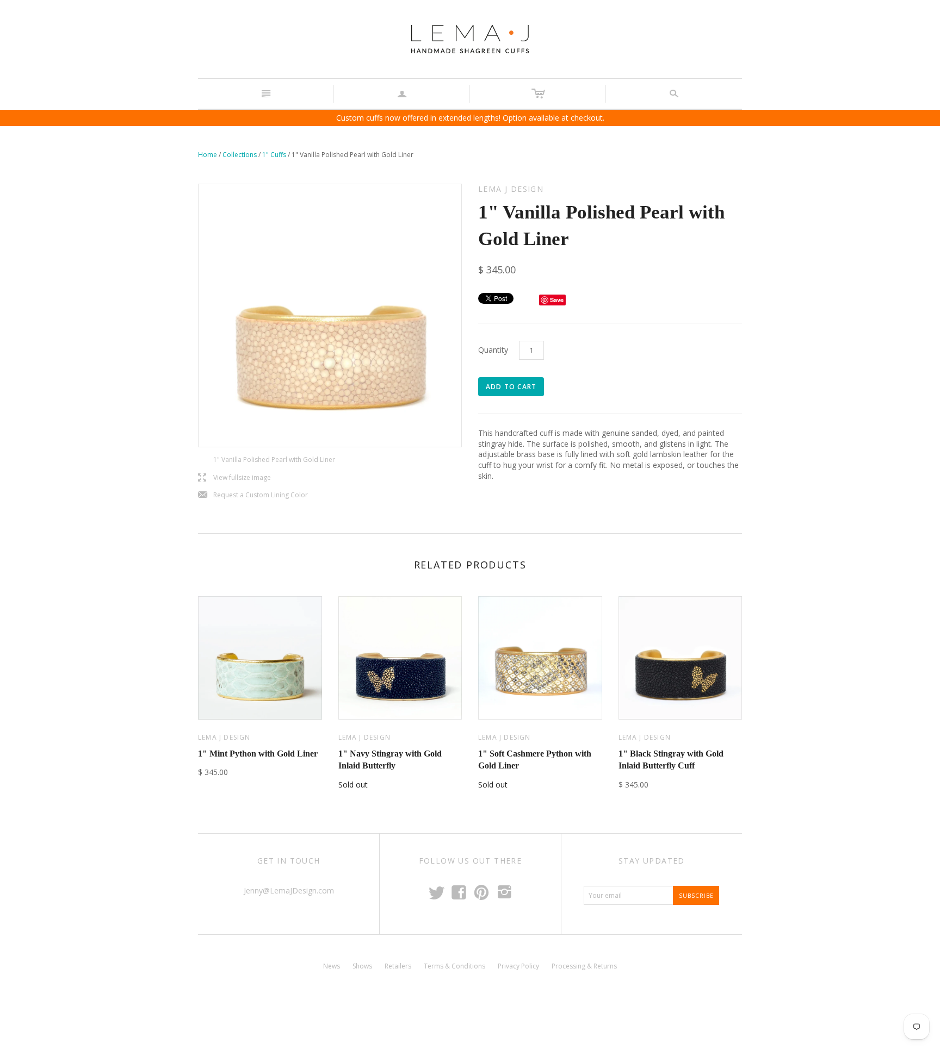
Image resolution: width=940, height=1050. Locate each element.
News (331, 966)
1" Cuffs (274, 154)
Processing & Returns (584, 966)
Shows (362, 966)
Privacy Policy (518, 966)
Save (557, 300)
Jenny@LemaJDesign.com (289, 890)
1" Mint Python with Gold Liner (258, 753)
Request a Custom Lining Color (253, 495)
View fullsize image (234, 478)
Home (207, 154)
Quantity (493, 350)
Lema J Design (224, 737)
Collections (239, 154)
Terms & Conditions (454, 966)
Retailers (398, 966)
